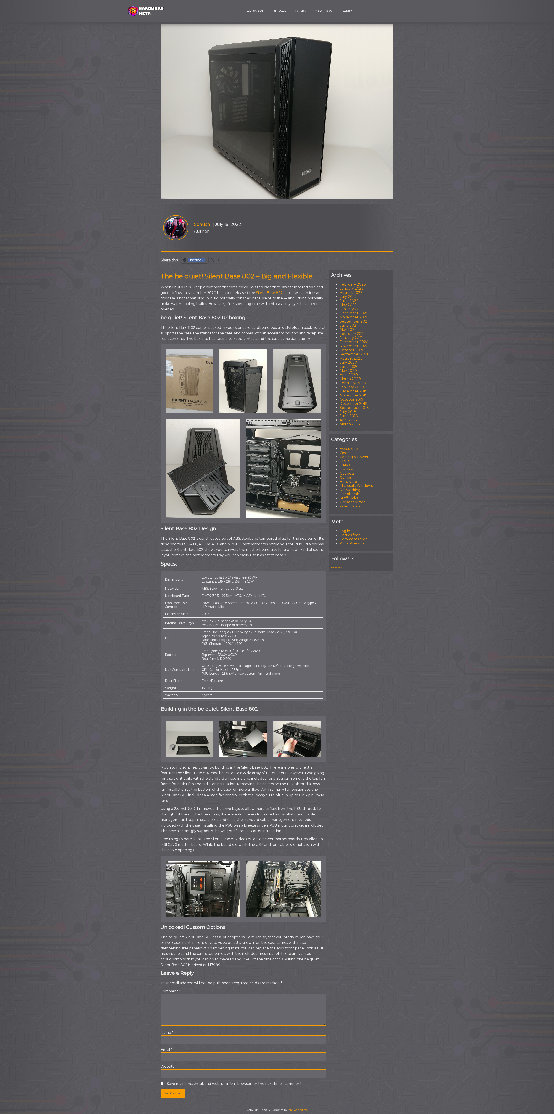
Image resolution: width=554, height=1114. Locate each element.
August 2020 (351, 358)
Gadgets (347, 473)
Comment (170, 991)
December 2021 (353, 313)
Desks (300, 11)
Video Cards (350, 506)
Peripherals (349, 494)
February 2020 (353, 383)
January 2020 (352, 387)
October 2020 (352, 350)
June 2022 (349, 301)
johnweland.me (298, 1109)
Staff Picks (349, 498)
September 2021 (354, 321)
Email (166, 1050)
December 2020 (354, 342)
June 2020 (349, 366)
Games (347, 11)
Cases (344, 453)
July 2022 (348, 297)
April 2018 (348, 420)
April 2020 (349, 375)
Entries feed (350, 535)
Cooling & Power (354, 457)
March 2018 (350, 424)
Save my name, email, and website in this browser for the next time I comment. (234, 1084)
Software (280, 11)
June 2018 (349, 416)
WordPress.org (353, 543)
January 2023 (352, 288)
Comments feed (354, 539)
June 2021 (349, 325)
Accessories (349, 449)
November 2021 (353, 317)
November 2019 (353, 395)
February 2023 (353, 284)
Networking (350, 490)
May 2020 (348, 371)
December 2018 (353, 403)
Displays (347, 469)
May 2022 (348, 305)
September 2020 (355, 354)
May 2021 (348, 329)
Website (168, 1066)
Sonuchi (202, 224)
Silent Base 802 (269, 293)
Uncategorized (353, 502)
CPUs (344, 461)
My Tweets (336, 567)
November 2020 (354, 346)
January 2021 (351, 338)
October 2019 (351, 399)
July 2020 (348, 362)
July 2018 (348, 412)
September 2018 (354, 408)
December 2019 (353, 391)
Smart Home (323, 11)
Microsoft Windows (356, 486)
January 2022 (352, 309)
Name (167, 1033)
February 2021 (352, 334)
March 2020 (350, 379)
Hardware (254, 11)
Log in (345, 531)
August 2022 (351, 293)
